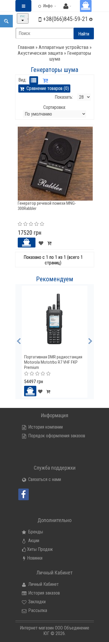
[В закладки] (41, 243)
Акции (33, 540)
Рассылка (37, 610)
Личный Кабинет (43, 584)
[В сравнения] (49, 243)
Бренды (35, 532)
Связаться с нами (44, 479)
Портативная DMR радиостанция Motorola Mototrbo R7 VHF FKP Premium (53, 362)
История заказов (43, 593)
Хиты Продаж (40, 549)
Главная (26, 47)
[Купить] (27, 242)
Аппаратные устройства (63, 47)
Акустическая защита (40, 53)
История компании (45, 427)
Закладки (36, 601)
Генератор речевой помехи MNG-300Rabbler (47, 206)
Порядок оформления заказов (56, 435)
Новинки (34, 558)
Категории (26, 10)
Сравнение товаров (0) (46, 88)
